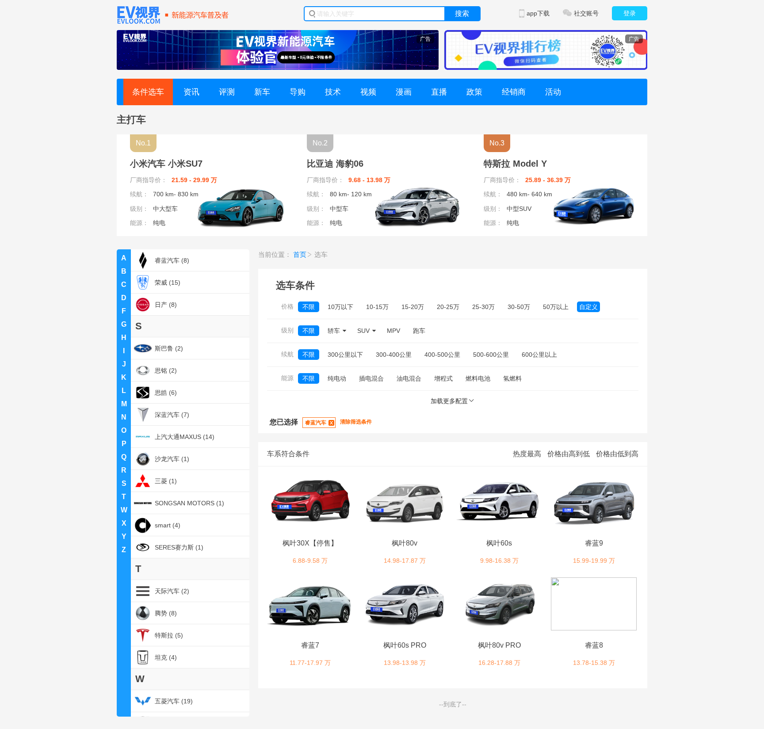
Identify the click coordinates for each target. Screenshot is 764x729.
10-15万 (377, 306)
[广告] (278, 49)
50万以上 (556, 306)
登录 (629, 13)
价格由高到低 (568, 454)
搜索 (462, 13)
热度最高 (527, 454)
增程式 (443, 378)
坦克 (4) (166, 657)
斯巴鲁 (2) (169, 348)
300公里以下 (345, 354)
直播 (439, 92)
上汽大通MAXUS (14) (184, 436)
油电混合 (409, 378)
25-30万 (483, 306)
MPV (393, 330)
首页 (299, 254)
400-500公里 (442, 354)
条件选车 (148, 92)
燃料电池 (478, 378)
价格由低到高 (617, 454)
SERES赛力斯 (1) (179, 547)
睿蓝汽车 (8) (172, 260)
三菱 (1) (166, 481)
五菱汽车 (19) (174, 701)
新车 (262, 92)
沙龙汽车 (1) (172, 458)
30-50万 (519, 306)
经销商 (514, 92)
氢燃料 (512, 378)
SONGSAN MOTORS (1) (189, 503)
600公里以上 (539, 354)
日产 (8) (166, 304)
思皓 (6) (166, 392)
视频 (368, 92)
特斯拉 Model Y (515, 163)
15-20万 (412, 306)
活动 (553, 92)
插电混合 (371, 378)
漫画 (404, 92)
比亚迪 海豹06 (335, 163)
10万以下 (340, 306)
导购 (298, 92)
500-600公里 (491, 354)
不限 (308, 306)
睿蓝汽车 (315, 423)
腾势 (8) (166, 613)
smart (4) (167, 525)
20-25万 (448, 306)
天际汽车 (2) (172, 591)
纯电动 (337, 378)
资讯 (191, 92)
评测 (227, 92)
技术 (333, 92)
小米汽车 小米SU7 (166, 163)
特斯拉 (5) (169, 635)
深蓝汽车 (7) (172, 414)
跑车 (419, 330)
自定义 (588, 306)
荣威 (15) (167, 282)
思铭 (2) (166, 370)
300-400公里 (394, 354)
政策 (474, 92)
